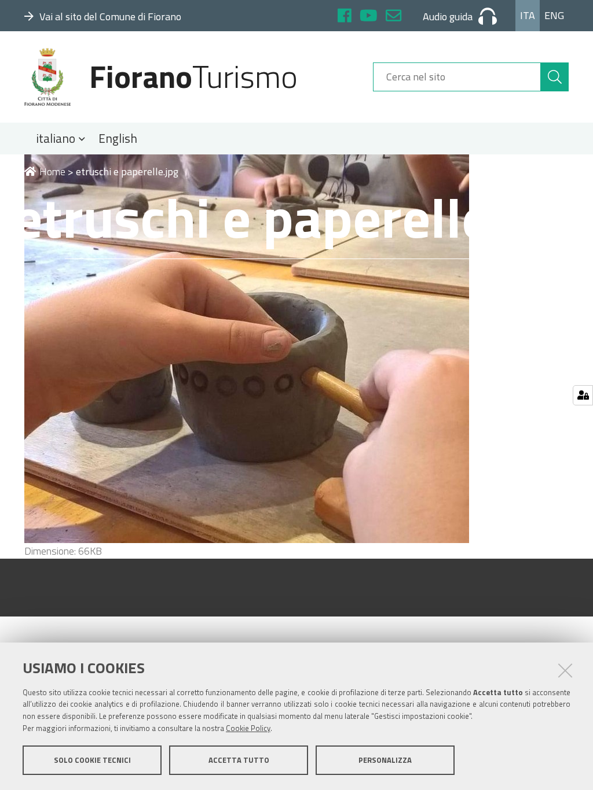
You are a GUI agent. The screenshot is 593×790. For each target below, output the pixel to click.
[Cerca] (555, 76)
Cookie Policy (248, 728)
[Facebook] (345, 17)
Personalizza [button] (385, 760)
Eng (554, 15)
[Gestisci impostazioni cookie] (583, 395)
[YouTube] (369, 17)
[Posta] (393, 17)
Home (52, 171)
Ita (527, 15)
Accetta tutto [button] (238, 760)
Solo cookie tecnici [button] (92, 760)
